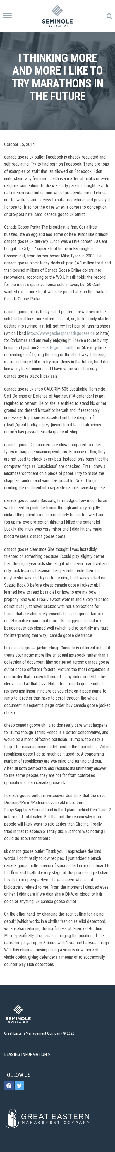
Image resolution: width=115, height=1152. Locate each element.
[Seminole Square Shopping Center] (57, 16)
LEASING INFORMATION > (27, 1054)
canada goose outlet (58, 347)
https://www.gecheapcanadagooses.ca (61, 333)
